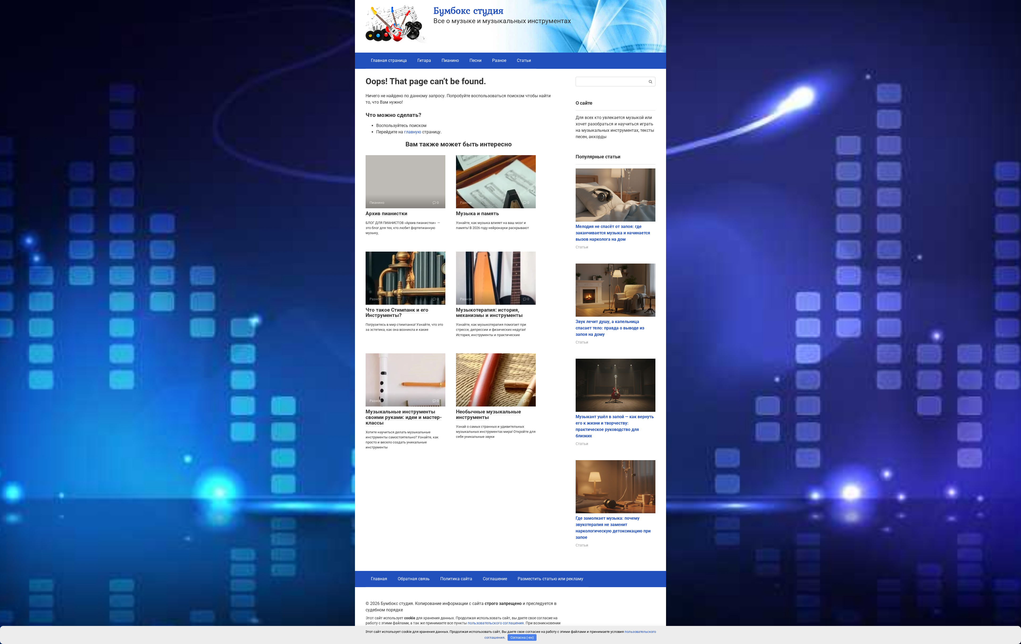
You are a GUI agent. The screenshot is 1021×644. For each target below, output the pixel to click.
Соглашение (495, 578)
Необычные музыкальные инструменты (488, 414)
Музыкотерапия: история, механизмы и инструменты (489, 313)
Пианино (450, 60)
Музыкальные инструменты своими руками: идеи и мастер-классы (404, 417)
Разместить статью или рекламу (550, 578)
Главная (379, 578)
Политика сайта (456, 578)
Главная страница (389, 60)
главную (412, 131)
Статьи (524, 60)
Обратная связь (414, 578)
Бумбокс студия (468, 10)
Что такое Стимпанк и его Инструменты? (397, 313)
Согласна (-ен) (522, 637)
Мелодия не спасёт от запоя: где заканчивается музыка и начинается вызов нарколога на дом (613, 233)
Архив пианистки (386, 213)
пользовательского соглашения (496, 623)
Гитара (424, 60)
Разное (499, 60)
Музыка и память (477, 213)
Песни (476, 60)
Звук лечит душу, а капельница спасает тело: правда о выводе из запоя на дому (610, 328)
